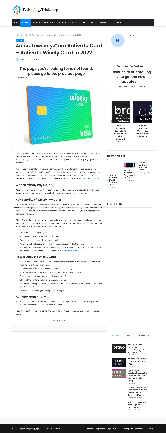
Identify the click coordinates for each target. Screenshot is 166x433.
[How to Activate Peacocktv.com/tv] (129, 165)
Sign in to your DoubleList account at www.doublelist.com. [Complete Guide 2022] (137, 375)
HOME (16, 23)
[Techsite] (35, 9)
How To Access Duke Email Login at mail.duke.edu (136, 405)
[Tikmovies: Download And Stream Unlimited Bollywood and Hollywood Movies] (119, 392)
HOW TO (36, 23)
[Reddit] (16, 328)
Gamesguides (128, 429)
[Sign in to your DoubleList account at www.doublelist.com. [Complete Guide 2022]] (119, 373)
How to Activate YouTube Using (143, 166)
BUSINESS (93, 23)
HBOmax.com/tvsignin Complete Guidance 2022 (137, 361)
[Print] (22, 328)
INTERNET (62, 23)
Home (19, 35)
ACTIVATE (26, 23)
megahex (115, 429)
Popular (115, 335)
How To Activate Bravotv (67, 251)
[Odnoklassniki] (20, 328)
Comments (144, 335)
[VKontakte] (18, 328)
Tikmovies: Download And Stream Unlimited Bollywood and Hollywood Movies (137, 391)
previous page (71, 73)
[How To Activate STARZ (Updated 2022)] (114, 167)
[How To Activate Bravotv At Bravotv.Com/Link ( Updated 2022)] (119, 348)
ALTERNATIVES (106, 23)
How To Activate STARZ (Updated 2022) (113, 180)
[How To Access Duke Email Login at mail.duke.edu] (119, 407)
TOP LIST (118, 23)
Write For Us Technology (144, 429)
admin (22, 59)
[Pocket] (21, 328)
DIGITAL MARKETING (77, 23)
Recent (129, 335)
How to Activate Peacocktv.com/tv (129, 174)
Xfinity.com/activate (91, 178)
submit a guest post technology (99, 429)
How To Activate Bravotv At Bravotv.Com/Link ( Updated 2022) (136, 348)
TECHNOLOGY (49, 23)
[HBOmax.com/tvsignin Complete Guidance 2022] (119, 362)
